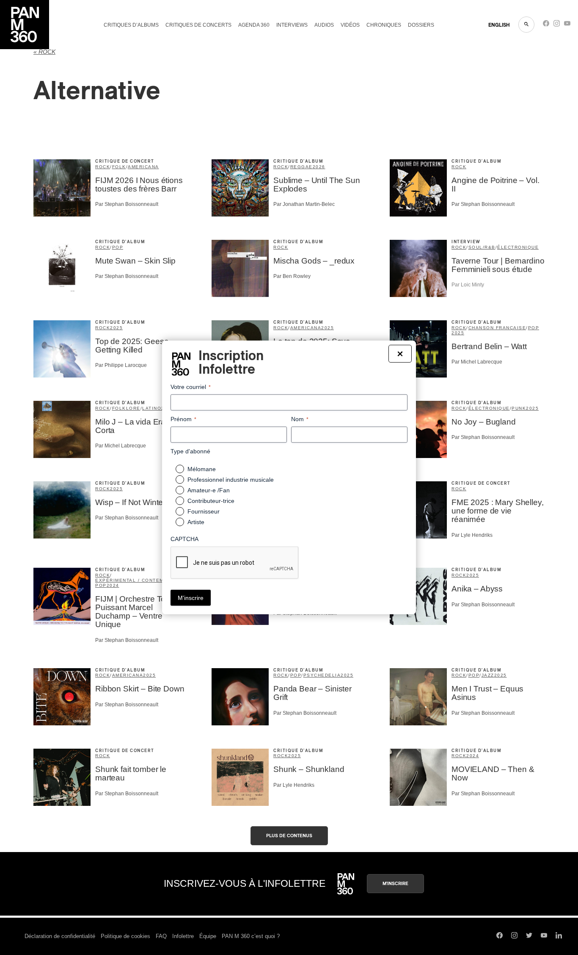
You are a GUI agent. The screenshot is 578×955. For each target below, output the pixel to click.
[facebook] (546, 25)
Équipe (207, 936)
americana (143, 166)
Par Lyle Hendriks (472, 535)
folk (119, 166)
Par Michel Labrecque (476, 362)
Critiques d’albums (131, 25)
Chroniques (383, 25)
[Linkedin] (559, 936)
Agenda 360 (254, 25)
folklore (126, 408)
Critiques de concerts (198, 25)
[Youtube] (567, 25)
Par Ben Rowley (292, 276)
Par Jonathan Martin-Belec (304, 204)
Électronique (518, 247)
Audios (324, 25)
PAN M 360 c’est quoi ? (251, 936)
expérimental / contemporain (139, 580)
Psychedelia (322, 675)
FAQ (161, 936)
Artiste (195, 522)
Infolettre (183, 936)
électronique (489, 408)
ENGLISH (499, 25)
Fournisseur (203, 511)
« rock (44, 52)
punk (519, 408)
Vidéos (350, 25)
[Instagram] (556, 25)
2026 (319, 166)
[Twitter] (529, 936)
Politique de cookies (125, 936)
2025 (116, 327)
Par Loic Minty (467, 285)
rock (102, 166)
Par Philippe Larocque (121, 365)
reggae (301, 166)
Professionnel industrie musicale (230, 479)
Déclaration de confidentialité (60, 936)
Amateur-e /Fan (208, 490)
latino (151, 408)
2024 (113, 585)
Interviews (292, 25)
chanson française (497, 327)
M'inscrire (395, 883)
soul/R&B (481, 247)
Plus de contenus (289, 835)
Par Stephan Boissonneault (126, 204)
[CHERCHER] (526, 24)
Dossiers (421, 25)
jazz (488, 675)
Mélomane (201, 469)
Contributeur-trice (210, 500)
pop (118, 247)
